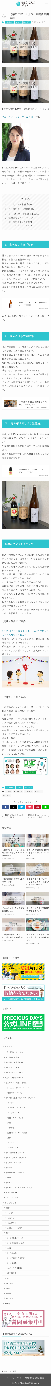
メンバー (8, 1278)
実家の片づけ (12, 1147)
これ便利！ (9, 22)
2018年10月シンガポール (17, 1243)
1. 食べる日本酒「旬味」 (21, 204)
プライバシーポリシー (15, 1378)
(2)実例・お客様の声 (14, 1062)
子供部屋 (11, 1127)
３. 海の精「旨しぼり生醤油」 (24, 213)
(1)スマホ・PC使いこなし (16, 1083)
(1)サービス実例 (12, 1057)
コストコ (11, 1218)
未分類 (8, 1303)
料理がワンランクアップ (20, 218)
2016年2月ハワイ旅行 (16, 1258)
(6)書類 (9, 1167)
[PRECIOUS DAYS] (25, 4)
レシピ (18, 22)
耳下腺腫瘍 (11, 1273)
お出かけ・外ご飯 (14, 1228)
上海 (9, 1248)
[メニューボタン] (46, 4)
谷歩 (8, 1288)
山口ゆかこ (10, 1298)
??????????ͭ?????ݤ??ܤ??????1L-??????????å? (31, 471)
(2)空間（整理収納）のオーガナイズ (20, 1098)
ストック (11, 1142)
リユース (38, 791)
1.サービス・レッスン (14, 1052)
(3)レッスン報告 (12, 1067)
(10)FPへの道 (11, 1192)
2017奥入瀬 (12, 1253)
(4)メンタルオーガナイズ (16, 1157)
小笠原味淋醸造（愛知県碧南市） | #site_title (33, 403)
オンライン (18, 791)
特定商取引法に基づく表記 (34, 1378)
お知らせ (9, 1046)
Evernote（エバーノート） (18, 1088)
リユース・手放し (13, 1197)
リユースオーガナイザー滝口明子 (18, 116)
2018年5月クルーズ (15, 1238)
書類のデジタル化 (14, 1093)
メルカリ (28, 791)
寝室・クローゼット (15, 1118)
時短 (9, 1177)
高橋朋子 (9, 1293)
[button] (5, 807)
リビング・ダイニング (16, 1108)
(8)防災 (9, 1182)
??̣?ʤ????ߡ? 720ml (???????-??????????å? (33, 303)
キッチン (10, 1103)
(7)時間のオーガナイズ (15, 1172)
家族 (8, 1208)
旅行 (8, 1233)
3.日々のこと (10, 1202)
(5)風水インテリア (13, 1162)
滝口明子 (26, 22)
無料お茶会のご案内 (22, 221)
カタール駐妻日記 (14, 1268)
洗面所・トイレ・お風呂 (17, 1133)
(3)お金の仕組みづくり (15, 1152)
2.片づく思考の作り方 (14, 1077)
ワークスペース (13, 1113)
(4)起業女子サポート (14, 1072)
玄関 (9, 1122)
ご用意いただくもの (22, 225)
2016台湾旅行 (12, 1263)
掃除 (9, 1138)
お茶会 (8, 791)
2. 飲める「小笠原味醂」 (21, 208)
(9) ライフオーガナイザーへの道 (19, 1187)
